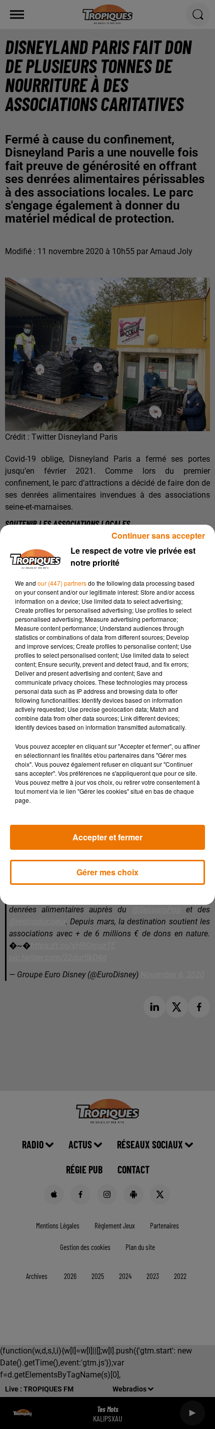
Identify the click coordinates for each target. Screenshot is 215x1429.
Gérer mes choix (107, 872)
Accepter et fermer (107, 837)
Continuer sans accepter (158, 535)
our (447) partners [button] (62, 583)
